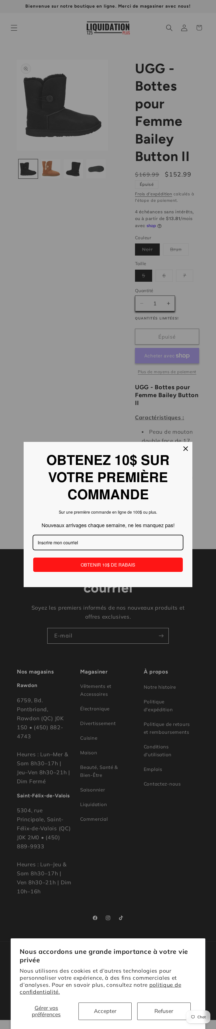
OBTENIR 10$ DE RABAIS (108, 565)
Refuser (163, 1011)
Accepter (105, 1011)
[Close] (185, 448)
